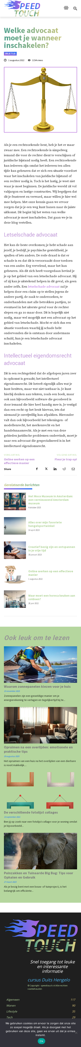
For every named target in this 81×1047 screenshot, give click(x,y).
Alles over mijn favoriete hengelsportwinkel (45, 524)
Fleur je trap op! (66, 459)
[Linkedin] (55, 469)
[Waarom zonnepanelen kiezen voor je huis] (40, 664)
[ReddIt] (64, 469)
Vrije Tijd (10, 53)
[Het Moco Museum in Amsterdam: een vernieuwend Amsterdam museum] (15, 501)
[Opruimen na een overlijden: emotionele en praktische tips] (40, 725)
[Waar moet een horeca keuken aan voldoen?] (15, 599)
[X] (46, 469)
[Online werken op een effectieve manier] (15, 574)
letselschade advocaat (44, 287)
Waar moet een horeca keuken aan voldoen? (51, 597)
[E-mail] (73, 469)
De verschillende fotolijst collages (31, 812)
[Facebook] (37, 469)
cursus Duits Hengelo (49, 980)
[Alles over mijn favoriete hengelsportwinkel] (15, 526)
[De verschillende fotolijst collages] (40, 790)
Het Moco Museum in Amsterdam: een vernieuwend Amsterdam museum (50, 499)
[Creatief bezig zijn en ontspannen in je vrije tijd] (15, 550)
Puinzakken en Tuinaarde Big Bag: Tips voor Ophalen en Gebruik (38, 875)
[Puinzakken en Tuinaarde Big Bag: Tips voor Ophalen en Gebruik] (40, 851)
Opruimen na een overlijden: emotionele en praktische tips (38, 749)
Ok (41, 1041)
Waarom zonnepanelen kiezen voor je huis (37, 686)
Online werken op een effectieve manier (19, 461)
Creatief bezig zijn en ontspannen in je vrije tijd (51, 548)
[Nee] (76, 1033)
